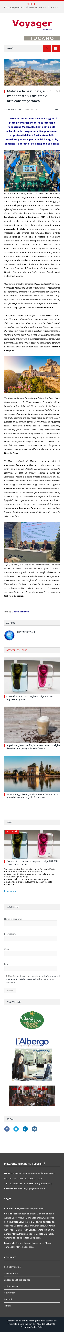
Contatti (8, 1299)
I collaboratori (11, 1286)
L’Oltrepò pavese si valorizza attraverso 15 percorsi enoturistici (33, 7)
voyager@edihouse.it (34, 1188)
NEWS (57, 109)
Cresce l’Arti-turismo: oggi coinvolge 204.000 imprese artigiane (32, 863)
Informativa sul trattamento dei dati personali (33, 978)
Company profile (12, 1266)
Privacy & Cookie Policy (32, 1326)
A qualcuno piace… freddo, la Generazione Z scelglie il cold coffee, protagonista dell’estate (33, 747)
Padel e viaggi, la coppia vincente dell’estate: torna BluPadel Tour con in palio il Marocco (32, 796)
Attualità (12, 831)
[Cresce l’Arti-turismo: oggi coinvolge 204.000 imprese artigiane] (32, 675)
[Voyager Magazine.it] (32, 25)
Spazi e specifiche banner (17, 1279)
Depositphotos (20, 611)
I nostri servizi (11, 1273)
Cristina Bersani (14, 109)
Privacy (7, 1305)
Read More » (10, 891)
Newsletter (9, 1292)
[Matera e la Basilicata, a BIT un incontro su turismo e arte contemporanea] (32, 72)
